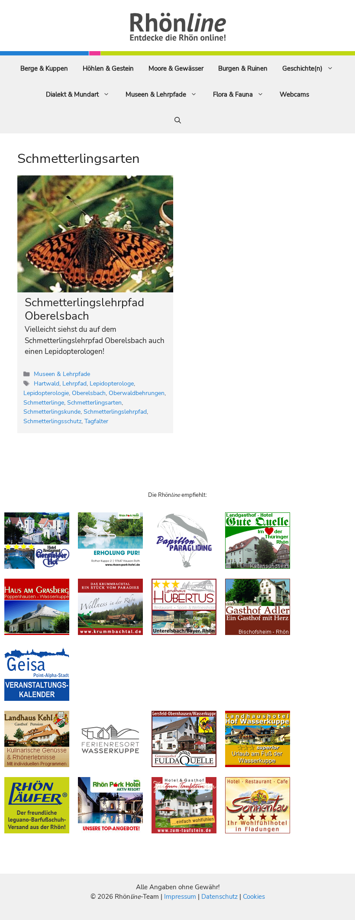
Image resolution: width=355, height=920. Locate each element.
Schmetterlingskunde (52, 411)
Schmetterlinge (43, 402)
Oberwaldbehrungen (137, 393)
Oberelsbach (89, 393)
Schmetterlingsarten (94, 402)
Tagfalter (96, 421)
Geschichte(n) (302, 68)
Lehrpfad (74, 383)
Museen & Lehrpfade (156, 94)
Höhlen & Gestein (108, 68)
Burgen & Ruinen (243, 68)
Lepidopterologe (112, 383)
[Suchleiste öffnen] (178, 120)
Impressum (181, 896)
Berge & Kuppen (44, 68)
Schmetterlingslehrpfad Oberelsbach (84, 309)
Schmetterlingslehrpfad (115, 411)
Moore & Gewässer (175, 68)
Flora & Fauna (233, 94)
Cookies (254, 896)
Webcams (294, 94)
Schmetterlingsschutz (52, 421)
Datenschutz (219, 896)
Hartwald (46, 383)
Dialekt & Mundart (72, 94)
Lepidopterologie (46, 393)
